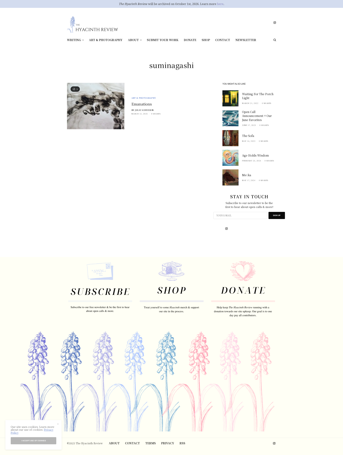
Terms (150, 443)
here (220, 4)
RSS (182, 443)
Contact (132, 443)
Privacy (167, 443)
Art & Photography (143, 98)
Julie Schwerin (144, 110)
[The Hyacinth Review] (92, 24)
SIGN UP (276, 215)
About (114, 443)
